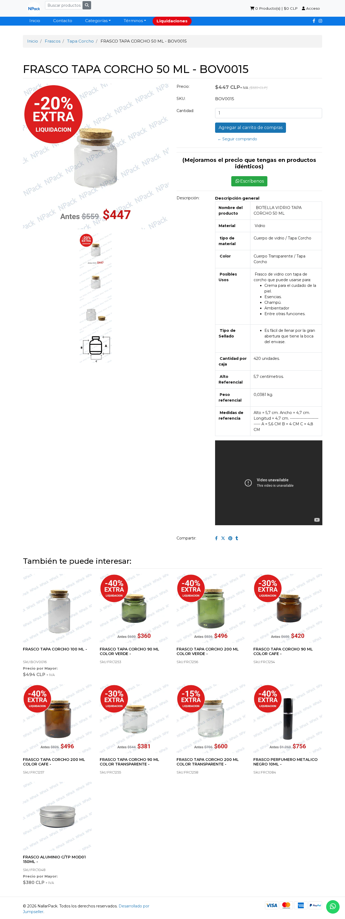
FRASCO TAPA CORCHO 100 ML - (55, 649)
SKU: (181, 98)
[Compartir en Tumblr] (237, 538)
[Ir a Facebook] (314, 20)
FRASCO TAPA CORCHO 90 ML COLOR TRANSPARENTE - (129, 762)
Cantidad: (185, 110)
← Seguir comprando (237, 139)
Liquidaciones (172, 20)
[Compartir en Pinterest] (230, 538)
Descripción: (188, 198)
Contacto (62, 20)
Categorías (96, 20)
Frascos (52, 41)
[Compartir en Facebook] (216, 538)
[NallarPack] (32, 8)
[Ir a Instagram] (320, 20)
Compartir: (186, 538)
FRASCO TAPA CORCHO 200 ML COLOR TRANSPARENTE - (208, 762)
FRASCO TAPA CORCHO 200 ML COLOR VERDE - (208, 651)
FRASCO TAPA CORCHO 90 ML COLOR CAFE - (283, 651)
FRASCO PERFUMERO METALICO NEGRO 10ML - (285, 762)
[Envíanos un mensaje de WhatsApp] (333, 907)
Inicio (34, 20)
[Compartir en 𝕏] (223, 538)
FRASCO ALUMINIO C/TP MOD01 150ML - (54, 859)
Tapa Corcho (80, 41)
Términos (133, 20)
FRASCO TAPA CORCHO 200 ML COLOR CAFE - (54, 762)
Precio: (183, 86)
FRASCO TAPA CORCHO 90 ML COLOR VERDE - (129, 651)
